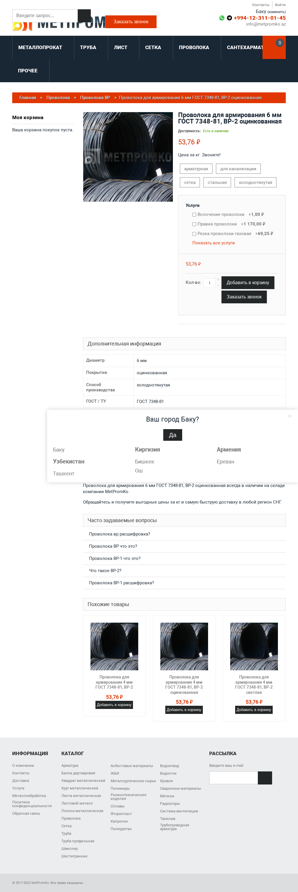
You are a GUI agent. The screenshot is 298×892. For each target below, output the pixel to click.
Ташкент (63, 473)
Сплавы (118, 806)
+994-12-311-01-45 (260, 18)
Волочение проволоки (231, 214)
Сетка (66, 826)
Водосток (168, 773)
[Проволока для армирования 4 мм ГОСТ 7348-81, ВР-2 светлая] (254, 646)
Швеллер (69, 848)
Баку (59, 450)
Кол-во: (193, 282)
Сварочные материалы (180, 788)
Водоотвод (169, 766)
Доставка (20, 780)
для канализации (238, 168)
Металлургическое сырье (133, 781)
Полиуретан (121, 829)
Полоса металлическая (82, 811)
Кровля (166, 781)
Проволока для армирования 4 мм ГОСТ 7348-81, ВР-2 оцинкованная (184, 685)
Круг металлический (79, 788)
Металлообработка (29, 796)
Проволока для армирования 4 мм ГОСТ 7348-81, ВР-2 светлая (254, 685)
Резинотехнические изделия (128, 796)
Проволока (71, 818)
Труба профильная (77, 841)
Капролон (119, 821)
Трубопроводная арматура (174, 827)
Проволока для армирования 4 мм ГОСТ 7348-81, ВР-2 (114, 682)
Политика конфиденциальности (32, 804)
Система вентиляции (179, 811)
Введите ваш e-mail (226, 765)
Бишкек (144, 461)
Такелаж (167, 819)
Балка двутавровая (78, 773)
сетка (190, 182)
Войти (280, 5)
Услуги (193, 205)
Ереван (225, 461)
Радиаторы (170, 803)
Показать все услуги (213, 243)
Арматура (69, 765)
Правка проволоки (231, 224)
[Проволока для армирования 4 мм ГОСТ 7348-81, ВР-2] (114, 646)
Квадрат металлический (83, 780)
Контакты (260, 5)
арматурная (196, 168)
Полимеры (120, 788)
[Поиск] (84, 15)
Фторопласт (121, 814)
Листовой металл (77, 803)
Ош (139, 471)
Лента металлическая (81, 796)
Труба (66, 833)
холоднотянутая (255, 182)
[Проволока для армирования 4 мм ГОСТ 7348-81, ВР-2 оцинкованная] (184, 646)
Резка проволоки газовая (235, 233)
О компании (23, 765)
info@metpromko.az (266, 24)
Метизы (167, 796)
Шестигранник (74, 856)
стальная (217, 182)
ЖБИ (115, 773)
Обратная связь (26, 813)
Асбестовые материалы (132, 766)
